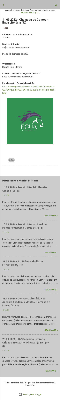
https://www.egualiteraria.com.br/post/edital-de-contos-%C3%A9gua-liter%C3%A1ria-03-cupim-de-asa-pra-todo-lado (28, 89)
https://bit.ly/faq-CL (30, 12)
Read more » (51, 215)
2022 (11, 160)
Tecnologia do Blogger (32, 394)
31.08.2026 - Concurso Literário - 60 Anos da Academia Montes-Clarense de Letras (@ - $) (26, 302)
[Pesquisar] (56, 5)
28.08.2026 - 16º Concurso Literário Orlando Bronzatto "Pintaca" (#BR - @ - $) (25, 343)
